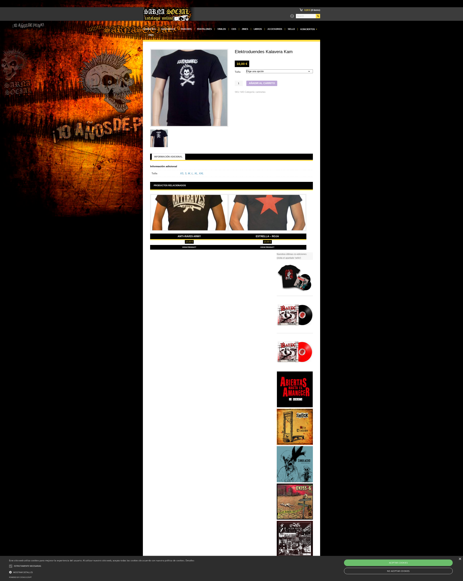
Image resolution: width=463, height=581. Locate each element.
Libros (258, 29)
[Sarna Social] (169, 20)
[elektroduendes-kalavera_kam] (159, 138)
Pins (151, 35)
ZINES (245, 29)
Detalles (190, 560)
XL (195, 173)
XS (181, 173)
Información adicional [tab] (168, 156)
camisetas (261, 92)
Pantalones (204, 29)
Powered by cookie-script (20, 577)
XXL (201, 173)
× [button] (459, 559)
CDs (234, 29)
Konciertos (308, 29)
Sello (291, 29)
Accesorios (274, 29)
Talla (238, 72)
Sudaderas (168, 29)
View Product (189, 247)
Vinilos (221, 29)
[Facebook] (292, 16)
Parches (186, 29)
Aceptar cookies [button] (398, 562)
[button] (101, 571)
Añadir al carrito (262, 83)
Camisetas (149, 29)
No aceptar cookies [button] (398, 571)
